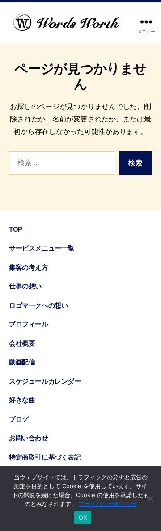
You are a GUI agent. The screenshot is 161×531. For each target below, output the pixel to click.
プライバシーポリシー (108, 503)
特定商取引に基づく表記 (44, 457)
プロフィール (28, 324)
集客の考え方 (28, 267)
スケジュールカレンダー (44, 381)
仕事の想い (25, 286)
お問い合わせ (28, 438)
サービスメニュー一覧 (41, 248)
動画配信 (22, 362)
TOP (15, 229)
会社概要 (22, 343)
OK (83, 517)
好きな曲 (22, 400)
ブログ (19, 419)
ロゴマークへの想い (38, 305)
